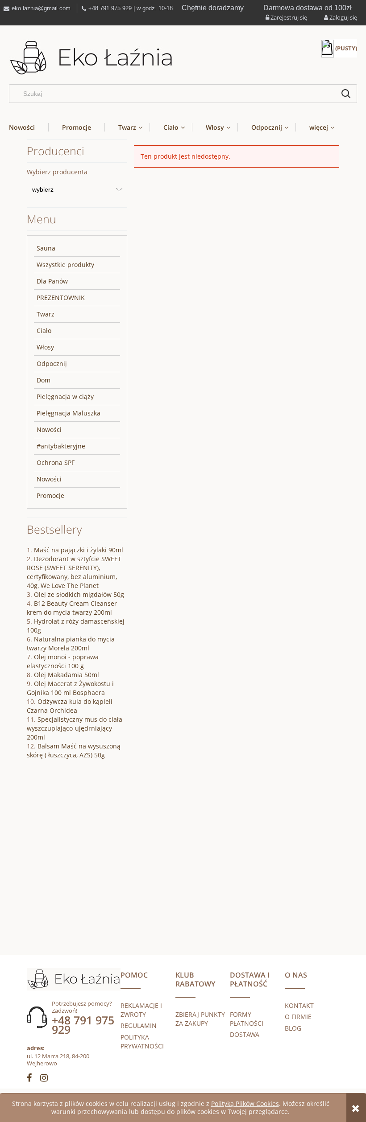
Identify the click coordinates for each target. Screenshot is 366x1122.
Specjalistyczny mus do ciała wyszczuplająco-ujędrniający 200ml (74, 728)
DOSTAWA (244, 1034)
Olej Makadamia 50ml (66, 674)
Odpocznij (52, 363)
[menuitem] (28, 127)
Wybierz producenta (57, 172)
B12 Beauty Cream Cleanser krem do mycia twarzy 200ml (72, 607)
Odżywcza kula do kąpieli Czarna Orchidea (69, 706)
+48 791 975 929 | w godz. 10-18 (130, 8)
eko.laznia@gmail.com (41, 8)
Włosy (45, 347)
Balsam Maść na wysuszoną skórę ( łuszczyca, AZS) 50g (74, 750)
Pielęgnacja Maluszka (68, 413)
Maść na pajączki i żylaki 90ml (78, 550)
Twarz (45, 314)
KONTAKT (299, 1005)
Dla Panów (52, 281)
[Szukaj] (346, 93)
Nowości (49, 429)
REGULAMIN (139, 1025)
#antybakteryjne (61, 446)
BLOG (293, 1028)
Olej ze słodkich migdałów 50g (79, 594)
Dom (43, 380)
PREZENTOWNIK (61, 297)
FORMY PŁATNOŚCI (246, 1018)
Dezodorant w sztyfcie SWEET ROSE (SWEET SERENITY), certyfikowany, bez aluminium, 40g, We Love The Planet (74, 572)
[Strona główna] (91, 58)
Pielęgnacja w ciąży (65, 396)
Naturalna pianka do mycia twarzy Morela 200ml (71, 643)
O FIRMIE (298, 1016)
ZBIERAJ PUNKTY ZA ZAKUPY (200, 1018)
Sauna (46, 248)
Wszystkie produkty (65, 264)
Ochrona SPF (56, 462)
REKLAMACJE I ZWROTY (141, 1010)
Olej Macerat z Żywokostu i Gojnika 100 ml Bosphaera (70, 688)
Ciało (44, 330)
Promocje (50, 495)
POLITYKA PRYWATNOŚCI (142, 1041)
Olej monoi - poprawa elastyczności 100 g (63, 661)
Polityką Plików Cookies (245, 1103)
